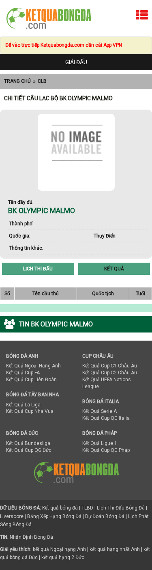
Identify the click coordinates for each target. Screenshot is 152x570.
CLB (42, 81)
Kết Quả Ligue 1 (99, 443)
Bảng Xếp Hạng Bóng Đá (54, 516)
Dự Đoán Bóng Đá (104, 516)
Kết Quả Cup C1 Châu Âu (109, 366)
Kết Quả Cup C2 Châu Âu (109, 373)
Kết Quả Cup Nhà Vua (30, 411)
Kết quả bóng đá (60, 508)
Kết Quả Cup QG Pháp (106, 450)
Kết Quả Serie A (99, 411)
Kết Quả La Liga (23, 405)
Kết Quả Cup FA (23, 373)
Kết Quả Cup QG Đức (28, 450)
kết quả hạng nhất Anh (115, 549)
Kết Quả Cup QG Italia (106, 418)
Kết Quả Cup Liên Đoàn (31, 379)
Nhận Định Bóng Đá (31, 537)
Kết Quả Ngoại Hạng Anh (33, 366)
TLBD (87, 508)
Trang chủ (17, 81)
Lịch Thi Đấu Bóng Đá (121, 508)
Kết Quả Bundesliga (28, 443)
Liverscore (12, 516)
